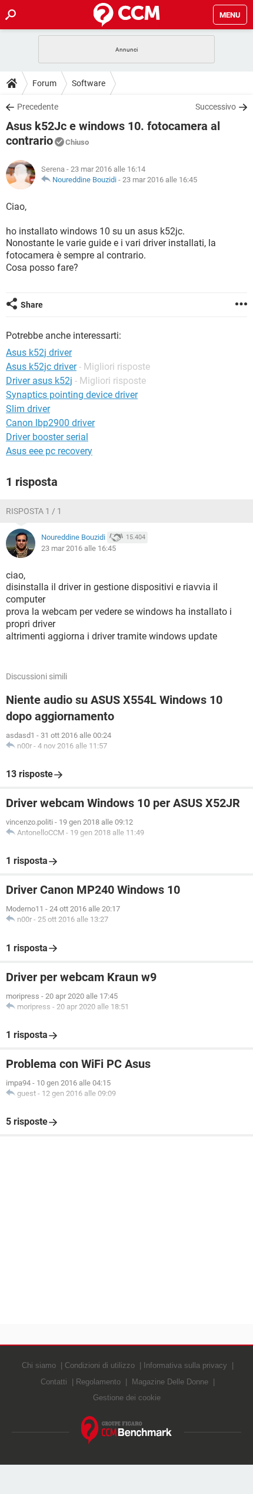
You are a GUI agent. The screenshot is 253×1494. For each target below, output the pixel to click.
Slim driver (28, 408)
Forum (44, 83)
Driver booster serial (47, 437)
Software (88, 83)
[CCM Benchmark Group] (126, 1430)
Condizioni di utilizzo (100, 1365)
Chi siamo (39, 1365)
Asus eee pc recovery (49, 451)
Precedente (37, 106)
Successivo (215, 106)
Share (32, 304)
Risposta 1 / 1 (34, 511)
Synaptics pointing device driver (72, 394)
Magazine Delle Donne (170, 1381)
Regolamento (98, 1381)
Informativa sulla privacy (185, 1365)
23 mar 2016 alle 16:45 (159, 179)
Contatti (54, 1381)
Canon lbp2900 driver (50, 422)
